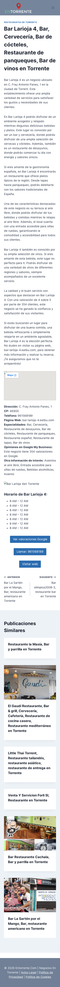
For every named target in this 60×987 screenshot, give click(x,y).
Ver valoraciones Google (30, 539)
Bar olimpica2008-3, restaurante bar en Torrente (45, 587)
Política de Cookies (38, 977)
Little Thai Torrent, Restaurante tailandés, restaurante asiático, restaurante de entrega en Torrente (29, 763)
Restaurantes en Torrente (20, 22)
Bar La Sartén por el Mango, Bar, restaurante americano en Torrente (15, 589)
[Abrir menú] (53, 7)
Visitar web (30, 564)
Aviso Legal (28, 972)
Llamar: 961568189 (30, 551)
